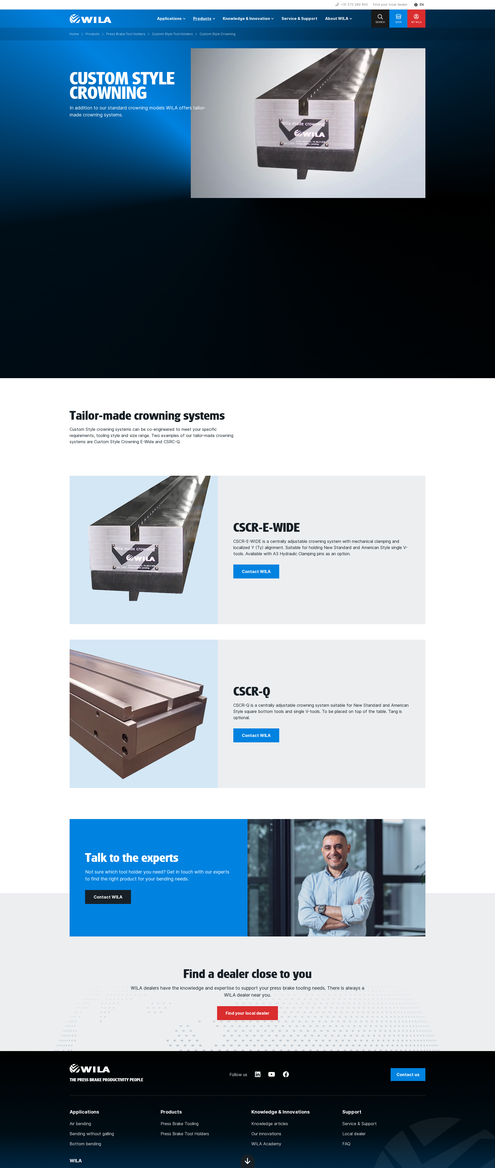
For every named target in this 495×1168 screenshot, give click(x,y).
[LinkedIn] (257, 1074)
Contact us (408, 1074)
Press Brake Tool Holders (185, 1133)
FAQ (346, 1143)
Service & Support (359, 1123)
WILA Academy (266, 1143)
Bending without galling (92, 1133)
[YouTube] (271, 1074)
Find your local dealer (390, 4)
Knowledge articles (269, 1123)
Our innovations (266, 1133)
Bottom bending (85, 1143)
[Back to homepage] (90, 18)
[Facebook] (286, 1074)
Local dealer (354, 1133)
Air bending (80, 1123)
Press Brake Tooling (180, 1123)
